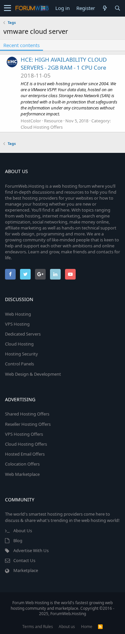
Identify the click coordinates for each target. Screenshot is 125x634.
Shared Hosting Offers (27, 414)
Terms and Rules (37, 626)
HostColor (31, 121)
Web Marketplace (22, 474)
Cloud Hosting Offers (42, 127)
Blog (17, 540)
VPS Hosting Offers (24, 434)
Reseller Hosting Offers (28, 424)
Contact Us (24, 560)
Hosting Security (21, 354)
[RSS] (100, 626)
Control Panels (19, 364)
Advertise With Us (31, 550)
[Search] (117, 8)
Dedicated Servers (23, 334)
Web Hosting (18, 314)
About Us (22, 531)
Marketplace (25, 570)
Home (86, 626)
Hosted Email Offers (25, 454)
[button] (7, 8)
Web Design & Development (33, 374)
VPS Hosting (17, 324)
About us (67, 626)
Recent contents (21, 45)
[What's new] (104, 8)
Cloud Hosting (19, 344)
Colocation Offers (22, 464)
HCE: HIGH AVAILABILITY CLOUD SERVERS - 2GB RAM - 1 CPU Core (64, 63)
